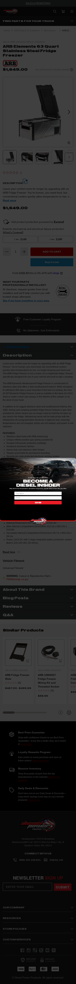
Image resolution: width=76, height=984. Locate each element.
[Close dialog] (73, 461)
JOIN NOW (38, 502)
